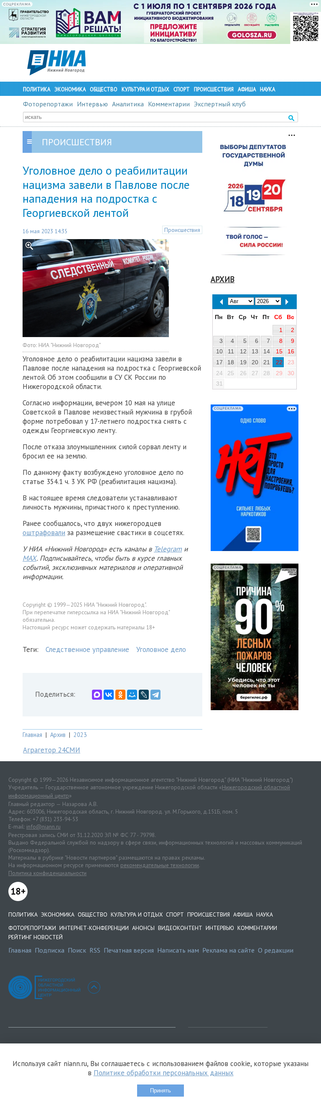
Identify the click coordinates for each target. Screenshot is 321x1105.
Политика (36, 89)
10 (219, 351)
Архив (58, 735)
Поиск (77, 950)
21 (266, 362)
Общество (103, 89)
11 (231, 351)
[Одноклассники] (120, 695)
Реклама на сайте (228, 950)
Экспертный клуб (220, 104)
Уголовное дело (161, 649)
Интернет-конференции (94, 928)
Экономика (70, 89)
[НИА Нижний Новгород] (56, 72)
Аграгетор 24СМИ (51, 750)
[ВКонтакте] (109, 695)
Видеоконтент (180, 928)
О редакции (275, 950)
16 (291, 351)
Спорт (181, 89)
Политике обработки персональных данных (164, 1072)
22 (279, 362)
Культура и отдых (145, 89)
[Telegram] (155, 695)
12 (243, 351)
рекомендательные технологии (159, 865)
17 (219, 362)
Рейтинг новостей (35, 937)
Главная (32, 735)
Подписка (49, 950)
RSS (94, 950)
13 (255, 351)
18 (230, 362)
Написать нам (178, 950)
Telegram (168, 549)
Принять (160, 1090)
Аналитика (128, 104)
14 (266, 351)
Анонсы (143, 928)
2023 (80, 735)
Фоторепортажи (48, 104)
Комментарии (169, 104)
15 (279, 351)
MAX (29, 558)
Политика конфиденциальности (47, 873)
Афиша (247, 89)
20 (255, 362)
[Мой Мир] (132, 695)
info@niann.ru (43, 826)
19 (243, 362)
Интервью (92, 104)
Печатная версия (129, 950)
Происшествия (214, 89)
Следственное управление (87, 649)
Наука (267, 89)
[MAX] (97, 695)
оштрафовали (44, 532)
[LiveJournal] (144, 695)
